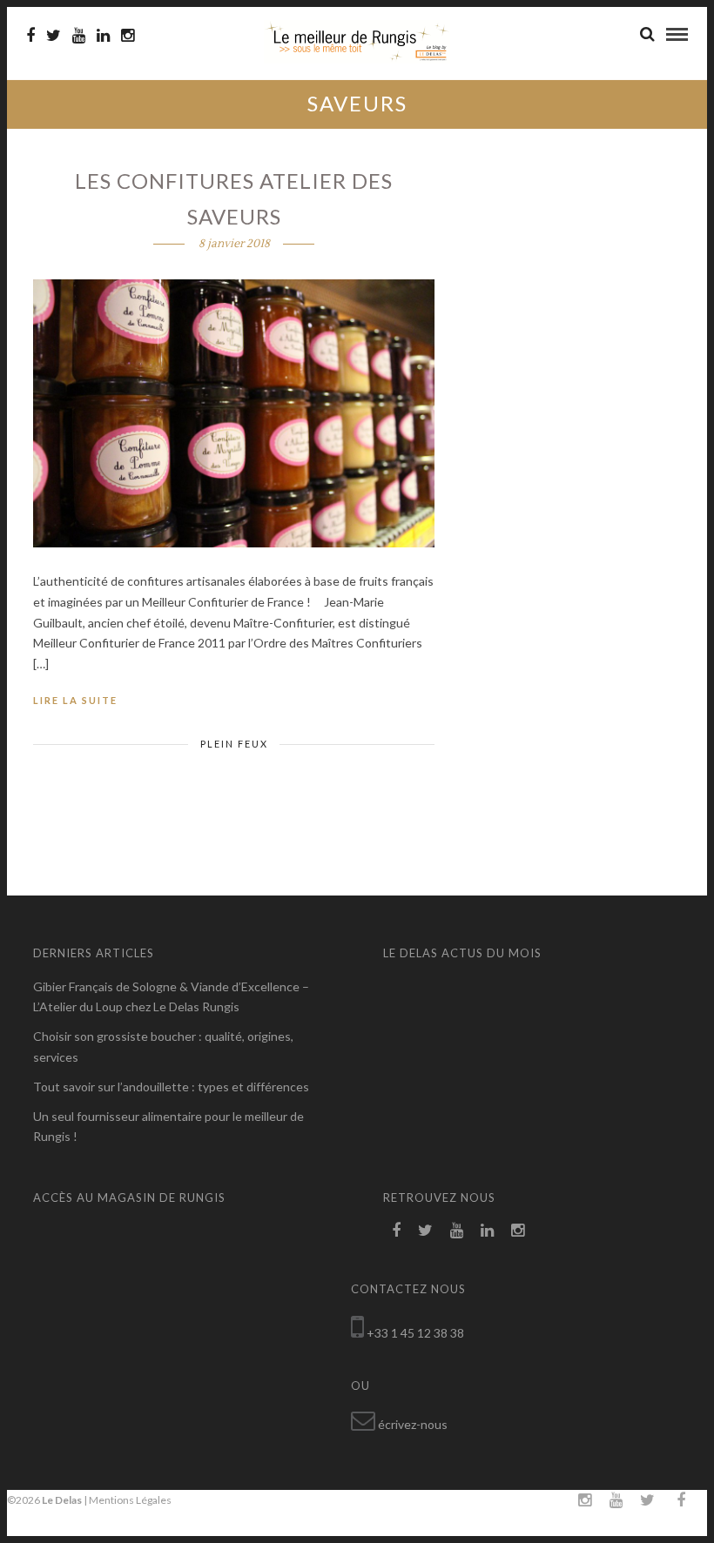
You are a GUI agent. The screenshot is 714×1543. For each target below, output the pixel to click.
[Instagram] (127, 36)
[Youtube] (78, 36)
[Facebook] (396, 1230)
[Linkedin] (103, 36)
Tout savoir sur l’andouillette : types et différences (171, 1086)
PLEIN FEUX (234, 743)
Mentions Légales (130, 1499)
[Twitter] (425, 1230)
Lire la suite (75, 700)
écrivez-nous (413, 1424)
